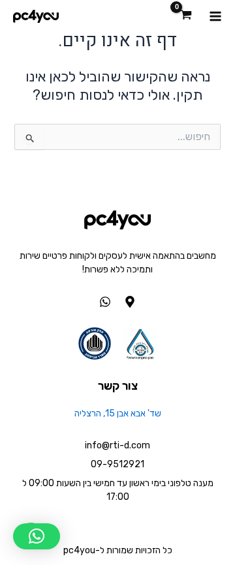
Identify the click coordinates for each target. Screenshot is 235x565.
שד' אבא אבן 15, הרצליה (117, 413)
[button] (36, 536)
